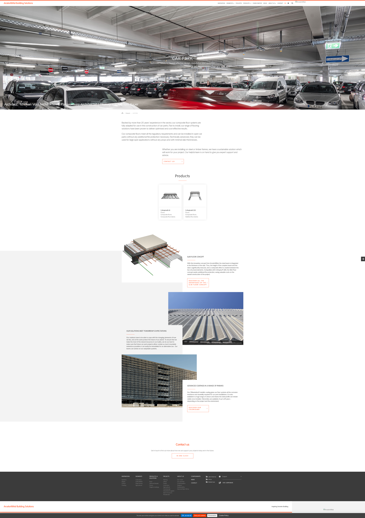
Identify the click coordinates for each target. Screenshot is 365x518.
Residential (166, 494)
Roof (150, 481)
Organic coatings (154, 487)
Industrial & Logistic (168, 491)
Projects (239, 3)
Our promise (180, 481)
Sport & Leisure (167, 493)
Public (165, 483)
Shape (123, 481)
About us (180, 476)
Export (224, 476)
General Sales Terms (183, 489)
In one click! (183, 456)
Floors (151, 485)
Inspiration (221, 3)
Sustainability (181, 487)
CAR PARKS (139, 481)
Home (122, 113)
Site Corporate (228, 483)
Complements (257, 3)
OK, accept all (186, 515)
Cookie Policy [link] (224, 515)
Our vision (180, 480)
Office (165, 481)
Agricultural (139, 485)
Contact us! (169, 161)
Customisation (181, 483)
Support (179, 485)
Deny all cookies (199, 515)
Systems (124, 480)
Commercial (166, 489)
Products (128, 113)
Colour (124, 483)
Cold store (139, 480)
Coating (124, 485)
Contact (280, 3)
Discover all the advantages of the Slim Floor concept (198, 283)
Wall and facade (154, 483)
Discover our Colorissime (195, 408)
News (265, 3)
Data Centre (139, 483)
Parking (165, 480)
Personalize (212, 515)
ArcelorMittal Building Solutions (18, 3)
